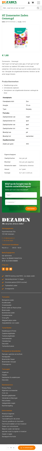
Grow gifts (5, 318)
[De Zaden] (9, 2)
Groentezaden (6, 305)
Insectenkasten (7, 338)
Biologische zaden (8, 300)
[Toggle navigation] (38, 3)
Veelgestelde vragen (8, 403)
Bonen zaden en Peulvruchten (11, 308)
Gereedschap (6, 341)
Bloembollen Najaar (8, 359)
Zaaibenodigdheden (8, 333)
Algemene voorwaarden (9, 390)
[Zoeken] (38, 8)
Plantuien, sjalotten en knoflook (12, 354)
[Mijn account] (29, 3)
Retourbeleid (6, 401)
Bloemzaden (6, 310)
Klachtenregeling (7, 406)
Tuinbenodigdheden (8, 336)
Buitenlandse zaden (8, 313)
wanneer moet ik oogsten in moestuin (14, 431)
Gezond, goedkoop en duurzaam (13, 421)
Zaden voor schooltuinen (10, 426)
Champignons (6, 364)
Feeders (4, 375)
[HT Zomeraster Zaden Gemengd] (21, 38)
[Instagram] (7, 269)
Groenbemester (7, 315)
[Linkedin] (10, 269)
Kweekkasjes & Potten (9, 331)
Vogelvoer (5, 372)
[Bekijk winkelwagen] (33, 3)
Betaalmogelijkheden (9, 395)
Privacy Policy (6, 388)
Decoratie (5, 343)
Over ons (5, 393)
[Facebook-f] (3, 269)
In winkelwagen (28, 448)
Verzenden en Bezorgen (9, 398)
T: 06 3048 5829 (7, 241)
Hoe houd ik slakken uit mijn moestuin (14, 424)
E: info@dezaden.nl (8, 238)
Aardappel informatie (9, 436)
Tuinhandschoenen (8, 346)
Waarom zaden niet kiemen (11, 429)
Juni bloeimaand (7, 416)
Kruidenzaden (6, 302)
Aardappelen (6, 357)
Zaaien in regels (7, 434)
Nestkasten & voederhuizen (11, 377)
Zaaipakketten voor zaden (10, 323)
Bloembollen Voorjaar (9, 362)
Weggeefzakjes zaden (9, 320)
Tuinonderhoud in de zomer (11, 419)
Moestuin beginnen (8, 414)
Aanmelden (31, 208)
